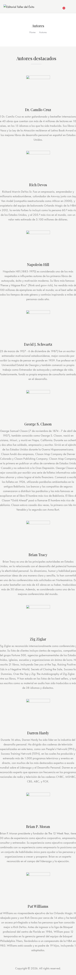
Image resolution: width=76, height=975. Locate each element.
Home (32, 32)
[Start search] (70, 7)
